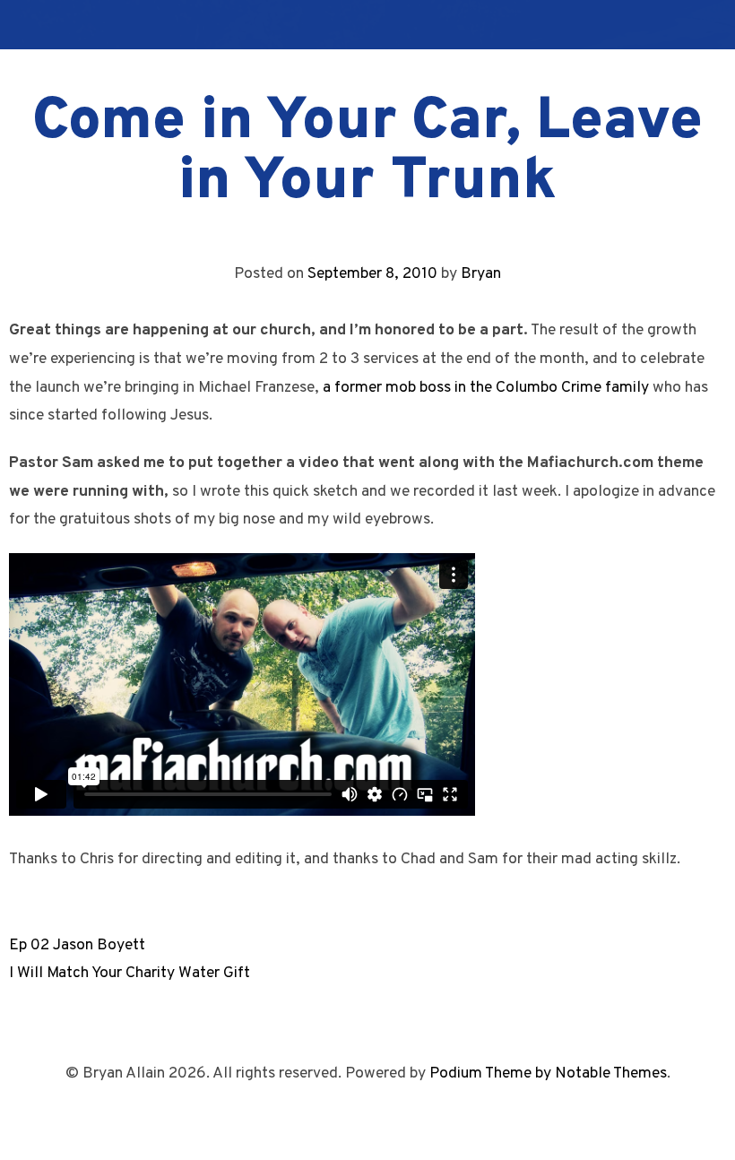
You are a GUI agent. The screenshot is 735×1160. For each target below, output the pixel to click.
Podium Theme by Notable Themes (548, 1073)
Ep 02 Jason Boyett (77, 945)
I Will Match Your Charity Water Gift (129, 973)
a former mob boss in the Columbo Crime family (486, 387)
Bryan (481, 274)
